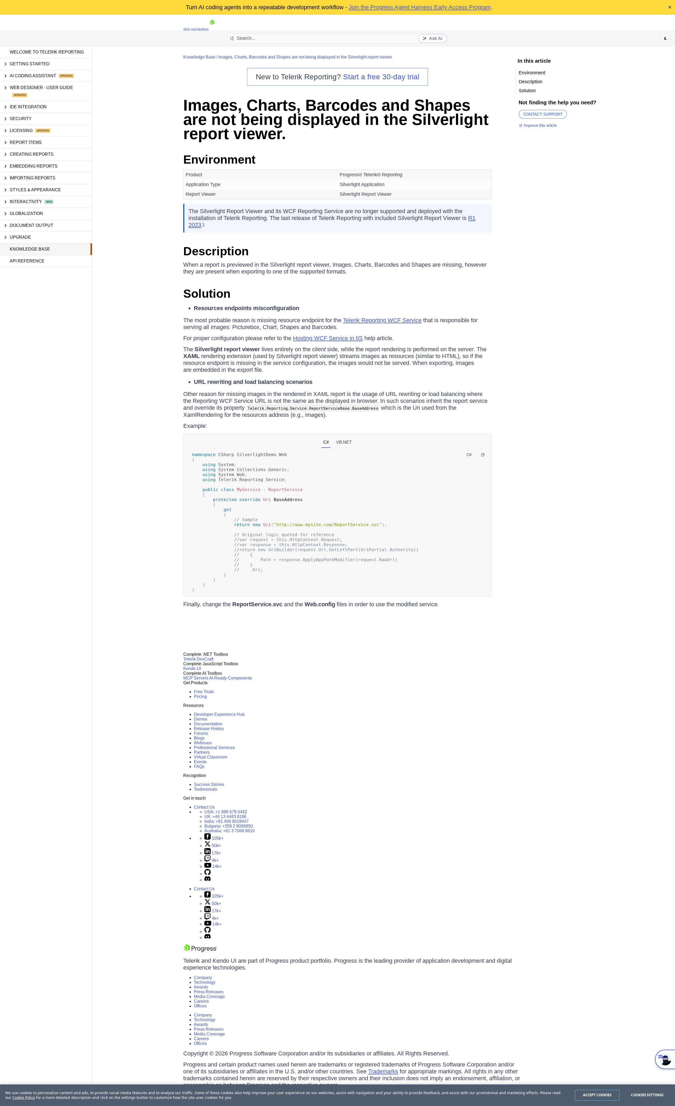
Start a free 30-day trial (381, 77)
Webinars (203, 743)
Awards (201, 987)
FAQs (199, 766)
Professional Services (214, 747)
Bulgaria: (228, 826)
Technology (204, 982)
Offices (200, 1006)
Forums (201, 733)
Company (203, 977)
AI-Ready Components (230, 678)
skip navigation (196, 29)
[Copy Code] (482, 454)
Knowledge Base (30, 249)
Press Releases (209, 992)
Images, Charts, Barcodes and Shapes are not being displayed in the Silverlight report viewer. (306, 57)
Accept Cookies (597, 1095)
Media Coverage (209, 996)
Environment (219, 159)
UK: (225, 816)
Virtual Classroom (210, 757)
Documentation (208, 724)
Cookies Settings (647, 1095)
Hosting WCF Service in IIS (328, 338)
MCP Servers (195, 678)
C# (326, 442)
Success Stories (209, 784)
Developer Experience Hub (219, 714)
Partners (202, 752)
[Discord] (207, 880)
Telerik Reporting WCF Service (382, 320)
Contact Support (542, 114)
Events (200, 762)
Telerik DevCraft (198, 659)
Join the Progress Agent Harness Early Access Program (420, 7)
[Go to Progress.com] (200, 950)
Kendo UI (192, 668)
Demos (200, 719)
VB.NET (344, 442)
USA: (225, 812)
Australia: (229, 831)
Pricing (200, 696)
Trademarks (383, 1071)
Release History (209, 728)
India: (226, 821)
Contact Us (204, 807)
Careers (201, 1001)
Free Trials (204, 691)
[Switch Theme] (665, 38)
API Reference (27, 261)
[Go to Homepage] (212, 29)
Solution (206, 293)
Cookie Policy (23, 1097)
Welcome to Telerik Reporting (47, 52)
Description (216, 251)
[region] (337, 1095)
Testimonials (205, 789)
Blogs (199, 738)
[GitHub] (207, 874)
